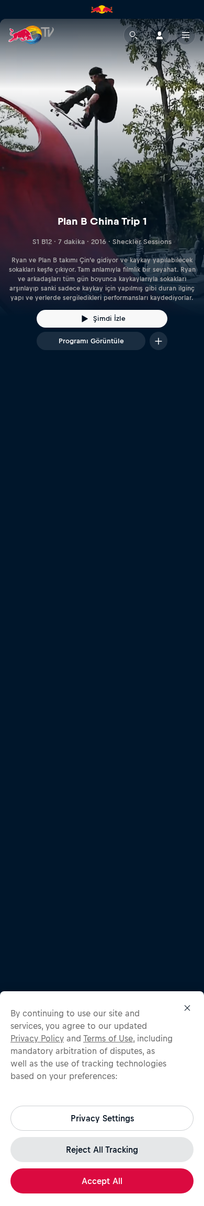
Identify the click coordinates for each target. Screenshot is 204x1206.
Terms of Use (108, 1038)
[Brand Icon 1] (102, 9)
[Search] (133, 35)
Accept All (102, 1181)
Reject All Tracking (102, 1149)
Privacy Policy (37, 1038)
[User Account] (159, 35)
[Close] (187, 1008)
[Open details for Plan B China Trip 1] (102, 194)
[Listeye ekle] (158, 341)
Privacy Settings (102, 1118)
